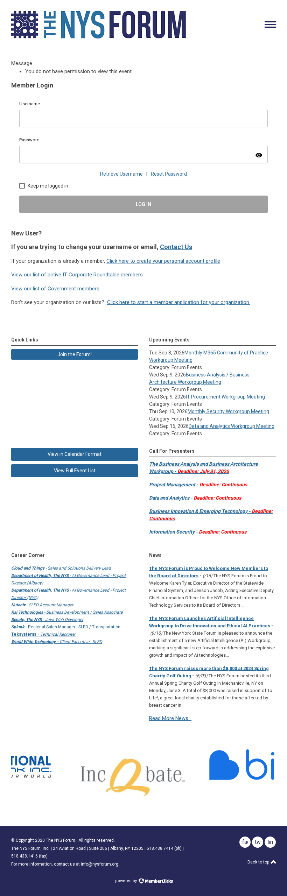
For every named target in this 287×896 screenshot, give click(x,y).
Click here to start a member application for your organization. (178, 302)
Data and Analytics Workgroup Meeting (231, 426)
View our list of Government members (55, 288)
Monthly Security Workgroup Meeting (228, 411)
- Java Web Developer (47, 619)
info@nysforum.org (99, 864)
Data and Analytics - (195, 498)
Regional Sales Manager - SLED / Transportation (65, 627)
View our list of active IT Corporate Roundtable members (77, 274)
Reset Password (169, 174)
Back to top (258, 862)
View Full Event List (75, 470)
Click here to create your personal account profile (163, 261)
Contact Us (176, 247)
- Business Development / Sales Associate (66, 612)
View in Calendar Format (75, 454)
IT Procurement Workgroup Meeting (225, 397)
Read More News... (170, 718)
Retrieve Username (121, 174)
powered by (126, 881)
